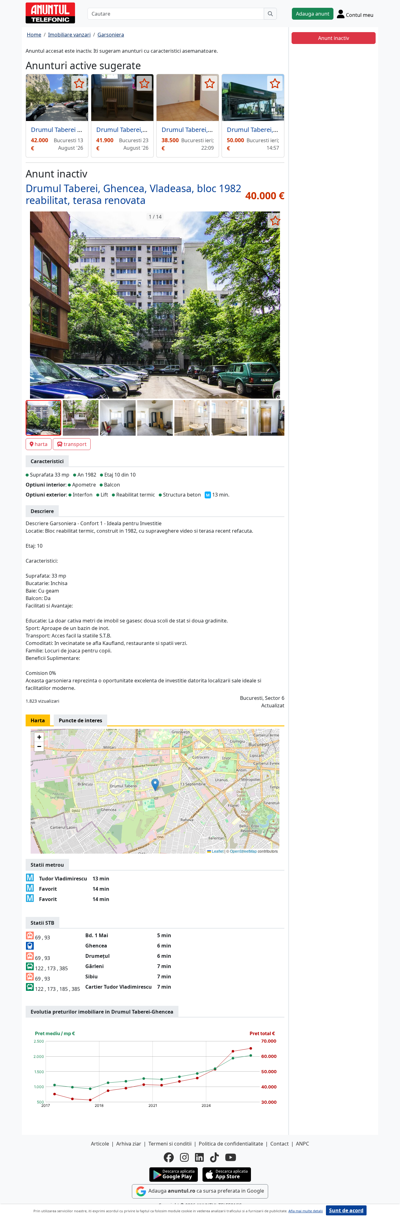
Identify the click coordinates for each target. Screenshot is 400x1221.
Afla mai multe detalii (305, 1211)
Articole (100, 1143)
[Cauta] (270, 14)
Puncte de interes (80, 720)
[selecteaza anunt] (79, 83)
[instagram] (184, 1157)
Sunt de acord (346, 1210)
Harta (38, 720)
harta (41, 444)
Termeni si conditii (170, 1143)
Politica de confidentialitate (231, 1143)
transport (75, 444)
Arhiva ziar (128, 1143)
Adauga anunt (312, 13)
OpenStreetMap (243, 851)
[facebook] (169, 1157)
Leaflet (217, 851)
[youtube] (230, 1157)
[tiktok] (214, 1157)
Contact (279, 1143)
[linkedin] (199, 1157)
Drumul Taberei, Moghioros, (136, 129)
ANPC (302, 1143)
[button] (155, 784)
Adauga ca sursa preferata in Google (205, 1191)
